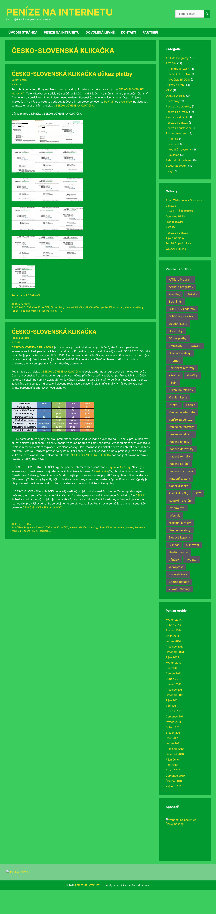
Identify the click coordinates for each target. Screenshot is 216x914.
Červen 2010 (174, 781)
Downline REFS (175, 216)
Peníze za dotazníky (178, 106)
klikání (102, 527)
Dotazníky (175, 331)
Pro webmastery (176, 133)
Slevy (169, 171)
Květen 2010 (174, 786)
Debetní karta (178, 323)
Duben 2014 (173, 625)
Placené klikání (48, 310)
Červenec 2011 (175, 716)
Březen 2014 (174, 630)
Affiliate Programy (177, 58)
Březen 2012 (174, 684)
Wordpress (176, 567)
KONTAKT (128, 32)
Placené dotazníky (181, 449)
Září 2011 (171, 705)
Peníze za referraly (181, 427)
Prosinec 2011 (174, 689)
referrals (174, 515)
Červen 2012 (174, 673)
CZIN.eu (171, 205)
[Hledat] (207, 14)
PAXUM (170, 227)
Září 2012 (172, 668)
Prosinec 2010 (175, 748)
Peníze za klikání (20, 337)
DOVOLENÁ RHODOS (179, 211)
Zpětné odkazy (179, 581)
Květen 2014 (174, 619)
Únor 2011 (172, 738)
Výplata (191, 559)
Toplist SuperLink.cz (178, 243)
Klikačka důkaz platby (96, 307)
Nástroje (173, 144)
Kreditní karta (178, 397)
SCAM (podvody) (176, 165)
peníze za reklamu (181, 434)
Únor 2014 (172, 635)
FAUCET (195, 345)
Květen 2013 (174, 662)
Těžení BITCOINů (179, 74)
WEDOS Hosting (176, 248)
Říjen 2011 (172, 700)
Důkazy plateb (19, 79)
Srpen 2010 (173, 770)
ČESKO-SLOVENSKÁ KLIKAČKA (74, 105)
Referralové (45, 530)
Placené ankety (179, 441)
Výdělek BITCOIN (179, 79)
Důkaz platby (58, 307)
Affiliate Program (24, 527)
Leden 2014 (173, 641)
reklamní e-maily (180, 522)
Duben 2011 (173, 727)
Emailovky (175, 345)
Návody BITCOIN (179, 68)
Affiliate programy (181, 286)
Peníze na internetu (30, 310)
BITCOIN (171, 63)
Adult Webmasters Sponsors (184, 200)
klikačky (93, 527)
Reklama (173, 155)
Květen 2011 (173, 721)
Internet (70, 307)
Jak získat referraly (181, 368)
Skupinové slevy (179, 530)
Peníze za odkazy (177, 122)
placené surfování (181, 471)
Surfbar (174, 545)
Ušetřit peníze (178, 552)
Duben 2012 (173, 678)
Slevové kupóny (179, 537)
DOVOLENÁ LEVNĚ (100, 32)
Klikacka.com (116, 307)
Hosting (173, 138)
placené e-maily (179, 456)
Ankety (192, 294)
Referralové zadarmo (179, 160)
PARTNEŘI (150, 32)
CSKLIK (140, 495)
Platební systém (179, 478)
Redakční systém (180, 500)
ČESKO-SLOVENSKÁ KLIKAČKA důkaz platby (72, 73)
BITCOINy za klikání (182, 316)
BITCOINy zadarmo (182, 309)
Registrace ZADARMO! (26, 295)
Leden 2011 (173, 743)
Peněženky (101, 471)
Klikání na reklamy (134, 307)
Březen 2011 (173, 732)
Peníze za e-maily (177, 111)
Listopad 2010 (175, 754)
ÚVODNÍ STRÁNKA (22, 32)
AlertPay (126, 101)
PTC (60, 310)
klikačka (79, 307)
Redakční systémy (179, 149)
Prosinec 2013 (175, 646)
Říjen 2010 (172, 759)
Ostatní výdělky (175, 95)
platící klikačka (178, 486)
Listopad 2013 (175, 652)
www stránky (178, 574)
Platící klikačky (178, 493)
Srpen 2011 (173, 711)
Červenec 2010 (175, 775)
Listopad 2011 (174, 695)
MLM (169, 90)
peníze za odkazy (180, 419)
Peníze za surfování (178, 128)
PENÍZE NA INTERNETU (59, 12)
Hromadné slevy (180, 353)
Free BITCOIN (174, 221)
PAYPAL (174, 405)
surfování (192, 545)
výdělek (174, 559)
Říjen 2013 (172, 657)
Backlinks (175, 301)
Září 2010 (172, 765)
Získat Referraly (179, 589)
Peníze (15, 310)
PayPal (108, 101)
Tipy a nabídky (175, 238)
